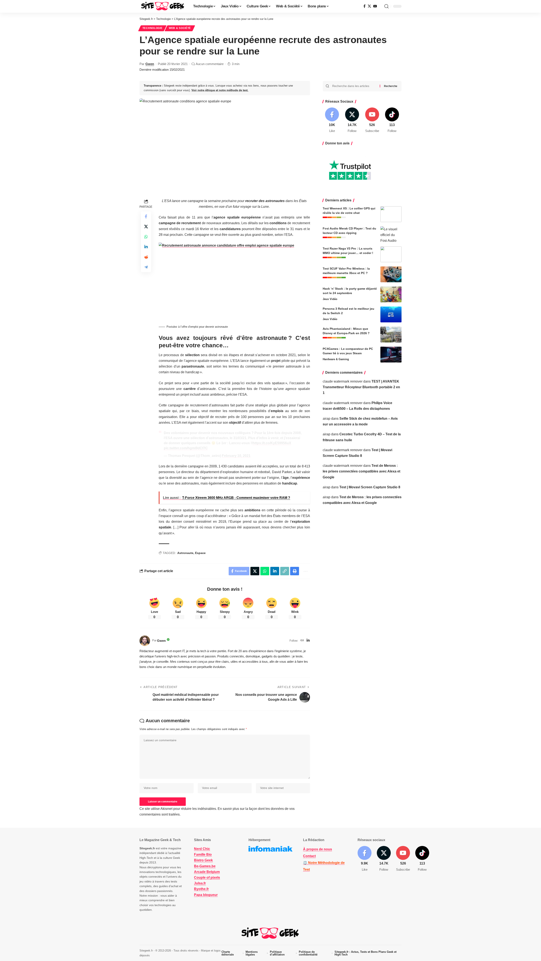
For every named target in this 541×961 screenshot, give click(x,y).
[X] (369, 6)
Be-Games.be (205, 866)
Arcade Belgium (207, 872)
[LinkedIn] (308, 641)
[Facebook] (364, 6)
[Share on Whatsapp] (146, 237)
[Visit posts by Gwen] (144, 640)
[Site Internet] (302, 641)
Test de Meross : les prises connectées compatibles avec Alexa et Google (361, 471)
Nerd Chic (202, 849)
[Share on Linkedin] (146, 247)
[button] (386, 6)
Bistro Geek (203, 860)
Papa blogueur (206, 895)
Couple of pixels (207, 877)
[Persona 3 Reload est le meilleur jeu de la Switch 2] (391, 314)
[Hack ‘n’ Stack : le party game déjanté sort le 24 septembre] (391, 294)
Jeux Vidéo (330, 299)
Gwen (149, 64)
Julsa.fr (200, 883)
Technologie (152, 28)
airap (326, 418)
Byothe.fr (201, 889)
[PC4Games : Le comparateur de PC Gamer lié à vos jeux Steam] (391, 354)
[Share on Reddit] (146, 257)
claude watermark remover (342, 381)
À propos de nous (317, 849)
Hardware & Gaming (336, 359)
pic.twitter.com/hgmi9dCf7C (186, 448)
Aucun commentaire (210, 64)
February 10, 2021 (236, 455)
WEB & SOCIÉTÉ (180, 28)
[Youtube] (372, 120)
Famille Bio (203, 854)
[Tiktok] (392, 120)
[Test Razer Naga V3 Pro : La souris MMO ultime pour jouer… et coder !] (391, 254)
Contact (309, 856)
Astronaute (185, 553)
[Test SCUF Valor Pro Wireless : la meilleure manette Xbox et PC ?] (391, 274)
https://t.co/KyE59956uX (272, 443)
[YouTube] (375, 6)
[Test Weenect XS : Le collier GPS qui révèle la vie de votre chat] (391, 214)
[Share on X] (146, 226)
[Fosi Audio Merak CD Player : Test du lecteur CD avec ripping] (391, 234)
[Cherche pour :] (354, 86)
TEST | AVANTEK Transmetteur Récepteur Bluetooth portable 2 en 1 (361, 387)
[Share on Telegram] (146, 267)
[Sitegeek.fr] (162, 6)
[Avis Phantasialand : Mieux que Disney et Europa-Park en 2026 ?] (391, 334)
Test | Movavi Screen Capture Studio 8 (369, 487)
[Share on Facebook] (146, 216)
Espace (200, 553)
